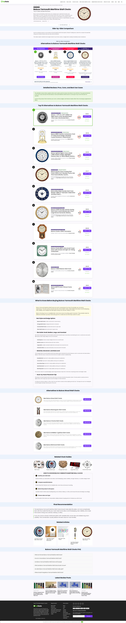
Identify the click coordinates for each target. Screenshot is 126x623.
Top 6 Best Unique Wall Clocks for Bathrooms (50, 539)
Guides (112, 1)
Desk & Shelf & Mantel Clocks (85, 1)
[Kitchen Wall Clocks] (87, 461)
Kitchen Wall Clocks (87, 469)
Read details (87, 399)
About (64, 605)
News (119, 1)
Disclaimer (65, 615)
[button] (125, 616)
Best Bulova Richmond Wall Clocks (54, 445)
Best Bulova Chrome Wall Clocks (53, 421)
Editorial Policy (65, 612)
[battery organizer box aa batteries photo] (38, 585)
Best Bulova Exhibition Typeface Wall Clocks (57, 432)
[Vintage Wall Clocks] (63, 461)
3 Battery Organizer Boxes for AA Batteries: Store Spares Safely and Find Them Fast (38, 594)
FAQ (121, 1)
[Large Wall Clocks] (75, 461)
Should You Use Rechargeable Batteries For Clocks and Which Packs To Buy (86, 594)
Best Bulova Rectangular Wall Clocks (55, 410)
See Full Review (41, 76)
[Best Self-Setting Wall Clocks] (87, 526)
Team (64, 606)
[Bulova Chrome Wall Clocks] (38, 422)
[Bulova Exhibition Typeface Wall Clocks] (38, 434)
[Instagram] (76, 604)
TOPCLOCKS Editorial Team (37, 21)
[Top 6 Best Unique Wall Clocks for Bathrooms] (51, 526)
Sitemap (64, 611)
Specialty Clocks (107, 1)
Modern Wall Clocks (36, 7)
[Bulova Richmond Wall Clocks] (38, 446)
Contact (64, 609)
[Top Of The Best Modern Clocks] (37, 605)
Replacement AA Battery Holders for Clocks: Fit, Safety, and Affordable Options (62, 592)
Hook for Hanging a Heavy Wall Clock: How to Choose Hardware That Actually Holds (50, 592)
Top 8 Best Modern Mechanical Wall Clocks (75, 543)
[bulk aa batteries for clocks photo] (75, 585)
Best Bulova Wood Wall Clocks (53, 398)
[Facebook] (74, 604)
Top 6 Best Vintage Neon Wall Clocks (38, 539)
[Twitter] (78, 604)
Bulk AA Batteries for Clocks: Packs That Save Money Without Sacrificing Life (74, 592)
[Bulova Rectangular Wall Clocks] (38, 411)
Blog (116, 1)
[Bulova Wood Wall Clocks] (38, 399)
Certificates (65, 617)
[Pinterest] (83, 604)
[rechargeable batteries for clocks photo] (87, 585)
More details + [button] (87, 140)
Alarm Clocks (62, 1)
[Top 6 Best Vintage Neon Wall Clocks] (38, 526)
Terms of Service (66, 616)
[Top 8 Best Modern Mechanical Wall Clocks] (75, 526)
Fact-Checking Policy (66, 613)
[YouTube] (80, 604)
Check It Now (87, 116)
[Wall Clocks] (38, 461)
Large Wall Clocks (74, 469)
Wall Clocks (69, 1)
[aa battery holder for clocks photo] (63, 585)
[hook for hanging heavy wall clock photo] (51, 585)
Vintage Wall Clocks (63, 469)
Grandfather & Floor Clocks (97, 1)
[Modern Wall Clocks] (51, 461)
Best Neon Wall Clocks (62, 539)
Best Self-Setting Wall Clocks (86, 539)
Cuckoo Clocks (75, 1)
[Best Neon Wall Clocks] (63, 526)
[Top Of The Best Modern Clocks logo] (5, 2)
